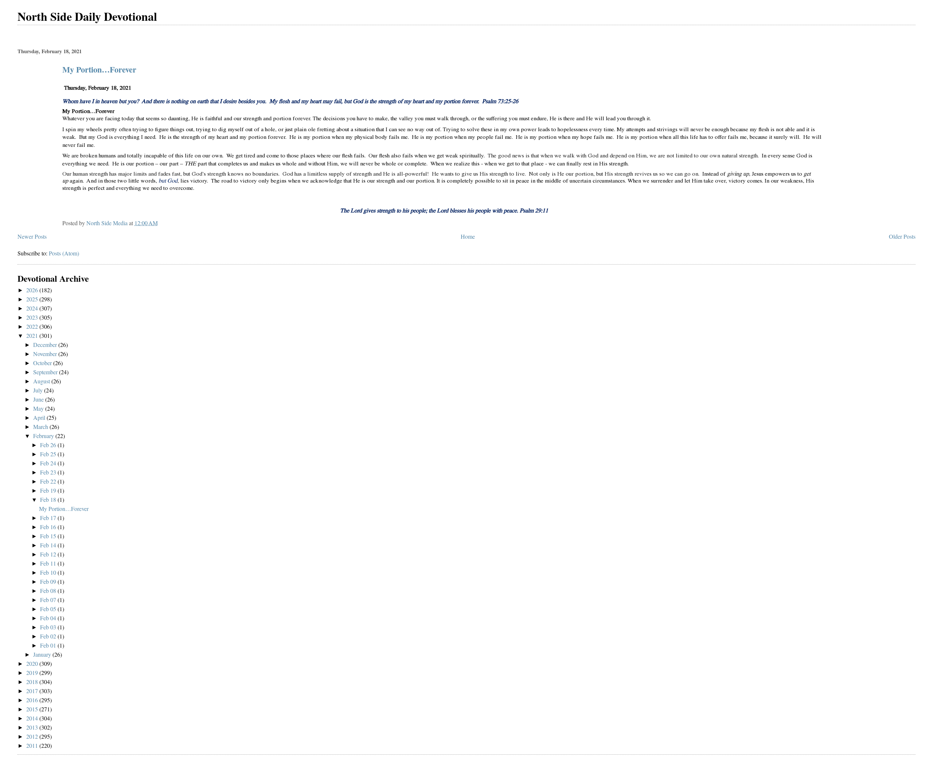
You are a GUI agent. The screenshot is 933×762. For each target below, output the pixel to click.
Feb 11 (49, 563)
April (40, 417)
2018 (32, 681)
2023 (32, 317)
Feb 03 (49, 627)
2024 (32, 308)
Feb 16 (49, 527)
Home (468, 236)
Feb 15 (49, 536)
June (39, 399)
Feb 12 (49, 554)
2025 (32, 299)
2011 (32, 745)
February (44, 435)
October (43, 363)
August (42, 381)
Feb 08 (49, 590)
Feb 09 (49, 581)
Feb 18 (49, 499)
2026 (32, 290)
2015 (32, 709)
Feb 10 (49, 572)
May (39, 408)
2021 (32, 335)
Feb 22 (49, 481)
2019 (32, 672)
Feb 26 (49, 445)
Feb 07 (49, 599)
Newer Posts (32, 236)
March (41, 426)
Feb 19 (49, 490)
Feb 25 (49, 454)
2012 (32, 736)
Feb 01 (49, 645)
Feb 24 (49, 463)
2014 (32, 718)
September (46, 372)
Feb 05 (49, 609)
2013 (32, 727)
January (42, 654)
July (38, 390)
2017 (32, 691)
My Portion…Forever (99, 69)
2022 (32, 326)
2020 (32, 663)
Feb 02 (49, 636)
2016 (32, 700)
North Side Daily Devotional (87, 16)
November (45, 353)
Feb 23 (49, 472)
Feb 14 (49, 545)
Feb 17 (49, 517)
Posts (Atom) (64, 253)
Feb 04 (49, 618)
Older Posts (902, 236)
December (45, 344)
